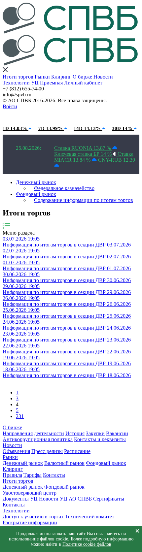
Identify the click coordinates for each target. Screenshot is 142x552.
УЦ (35, 82)
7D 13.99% (51, 128)
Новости (103, 77)
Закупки (95, 433)
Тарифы (32, 475)
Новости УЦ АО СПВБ (65, 499)
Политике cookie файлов (86, 544)
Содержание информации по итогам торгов (83, 200)
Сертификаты (108, 499)
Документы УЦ (20, 499)
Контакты (54, 475)
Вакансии (117, 433)
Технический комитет (89, 516)
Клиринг (61, 77)
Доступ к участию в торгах (33, 516)
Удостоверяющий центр (29, 493)
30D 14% (123, 128)
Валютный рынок (64, 463)
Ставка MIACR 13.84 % (93, 157)
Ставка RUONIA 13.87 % (83, 148)
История (75, 433)
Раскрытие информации (30, 522)
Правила (12, 475)
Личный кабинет (83, 82)
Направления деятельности (33, 433)
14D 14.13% (88, 128)
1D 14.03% (15, 128)
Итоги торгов (18, 77)
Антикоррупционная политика (38, 439)
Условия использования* (105, 115)
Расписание (77, 451)
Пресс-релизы (47, 451)
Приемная (51, 82)
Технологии (16, 82)
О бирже (82, 77)
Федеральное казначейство (64, 188)
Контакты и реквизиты (100, 439)
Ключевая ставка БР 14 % (83, 154)
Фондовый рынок (36, 194)
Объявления (16, 451)
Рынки (42, 77)
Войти (10, 106)
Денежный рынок (36, 182)
